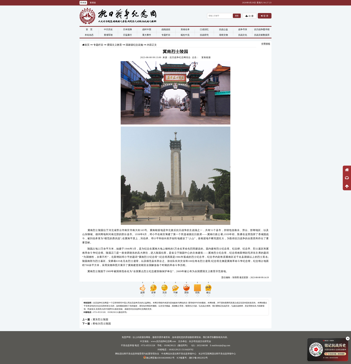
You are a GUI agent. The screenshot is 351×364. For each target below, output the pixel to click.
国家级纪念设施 (134, 44)
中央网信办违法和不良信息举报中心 (178, 353)
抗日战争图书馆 (262, 29)
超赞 (142, 292)
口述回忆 (204, 29)
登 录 (265, 16)
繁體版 (93, 3)
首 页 (89, 29)
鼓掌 (153, 292)
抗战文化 (242, 35)
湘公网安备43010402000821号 (160, 358)
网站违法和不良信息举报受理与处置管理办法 (137, 353)
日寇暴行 (127, 35)
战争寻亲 (242, 29)
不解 (175, 292)
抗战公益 (223, 29)
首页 (87, 45)
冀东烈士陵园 (100, 319)
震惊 (186, 292)
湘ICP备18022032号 (198, 358)
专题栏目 (166, 35)
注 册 (251, 16)
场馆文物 (223, 35)
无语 (164, 292)
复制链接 (206, 57)
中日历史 (108, 29)
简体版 (83, 3)
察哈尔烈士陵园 (102, 323)
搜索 (237, 16)
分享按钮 (265, 44)
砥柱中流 (185, 35)
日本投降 (127, 29)
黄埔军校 (108, 35)
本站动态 (89, 35)
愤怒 (197, 292)
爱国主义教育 (114, 44)
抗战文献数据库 (262, 35)
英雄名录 (185, 29)
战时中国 (146, 29)
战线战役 (166, 29)
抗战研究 (204, 35)
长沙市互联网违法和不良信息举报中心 (217, 353)
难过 (208, 292)
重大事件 (146, 35)
